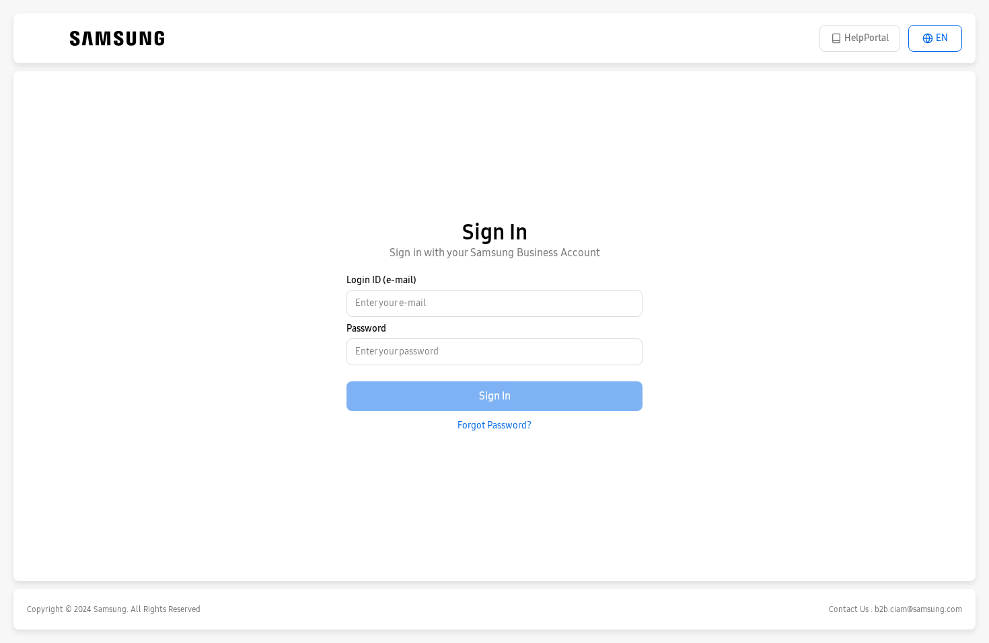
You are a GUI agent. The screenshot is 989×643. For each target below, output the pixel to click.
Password (366, 328)
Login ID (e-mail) (381, 280)
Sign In (495, 395)
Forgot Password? (494, 425)
